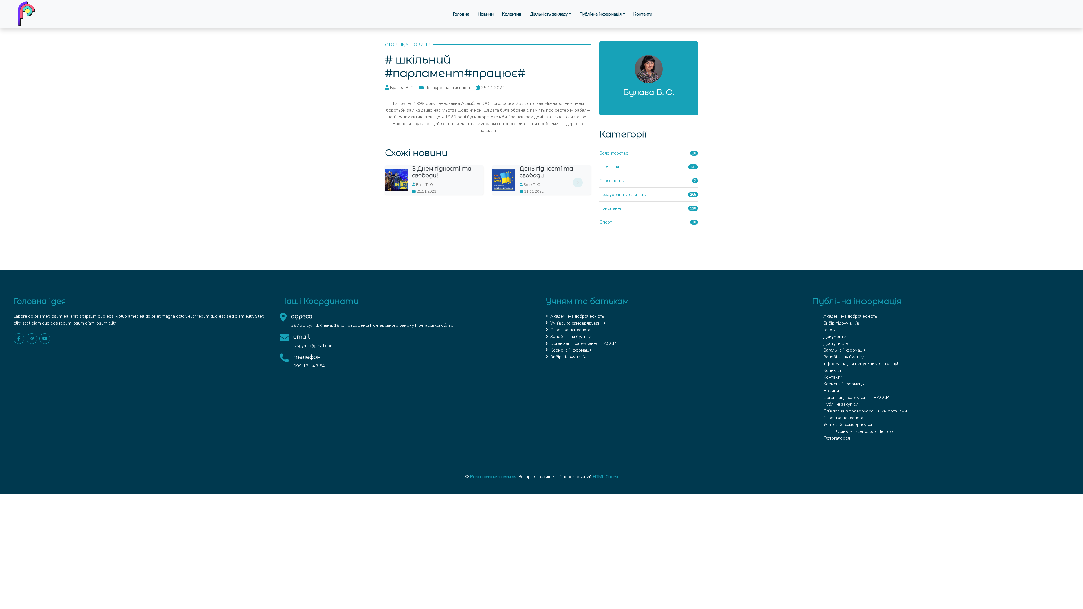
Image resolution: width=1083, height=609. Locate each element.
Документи (834, 337)
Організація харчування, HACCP (583, 343)
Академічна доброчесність (577, 316)
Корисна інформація (571, 350)
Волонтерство (613, 153)
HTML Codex (605, 477)
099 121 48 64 (309, 366)
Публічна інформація (601, 14)
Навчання (609, 167)
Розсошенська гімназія (493, 477)
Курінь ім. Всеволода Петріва (864, 431)
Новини (486, 14)
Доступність (835, 343)
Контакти (642, 14)
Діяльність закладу (549, 14)
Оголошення (612, 181)
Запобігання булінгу (570, 337)
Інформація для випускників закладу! (860, 364)
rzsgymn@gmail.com (313, 346)
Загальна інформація (844, 350)
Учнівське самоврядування (578, 323)
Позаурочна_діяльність (622, 194)
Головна (461, 14)
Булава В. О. (648, 92)
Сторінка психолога (570, 330)
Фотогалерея (836, 438)
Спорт (605, 222)
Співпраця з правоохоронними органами (865, 411)
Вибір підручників (568, 357)
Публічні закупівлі (841, 404)
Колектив (511, 14)
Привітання (610, 208)
